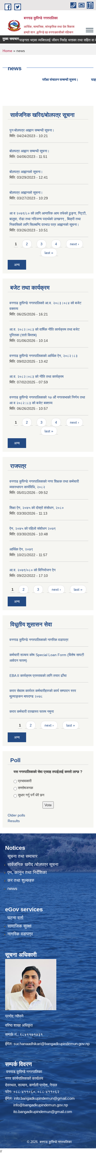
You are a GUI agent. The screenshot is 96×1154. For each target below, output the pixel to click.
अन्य (17, 265)
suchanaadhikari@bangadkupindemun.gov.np (52, 1043)
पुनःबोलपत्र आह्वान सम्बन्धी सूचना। (31, 130)
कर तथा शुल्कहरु (20, 880)
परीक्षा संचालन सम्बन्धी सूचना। (40, 79)
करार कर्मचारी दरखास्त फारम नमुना (31, 711)
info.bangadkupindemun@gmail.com (44, 1098)
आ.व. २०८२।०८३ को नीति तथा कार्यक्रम (36, 376)
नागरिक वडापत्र (20, 934)
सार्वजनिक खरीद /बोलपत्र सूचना (32, 864)
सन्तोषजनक (25, 788)
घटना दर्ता (15, 917)
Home (7, 51)
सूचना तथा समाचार (22, 856)
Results (14, 821)
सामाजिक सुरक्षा (19, 926)
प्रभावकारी (24, 781)
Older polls (16, 815)
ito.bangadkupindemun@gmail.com (42, 1111)
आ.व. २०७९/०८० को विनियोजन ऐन (32, 570)
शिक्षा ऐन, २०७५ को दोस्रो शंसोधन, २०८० (36, 508)
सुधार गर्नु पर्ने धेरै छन (31, 795)
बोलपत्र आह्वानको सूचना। (26, 172)
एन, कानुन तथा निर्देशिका (27, 872)
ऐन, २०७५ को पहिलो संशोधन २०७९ (32, 528)
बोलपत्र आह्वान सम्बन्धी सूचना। (29, 151)
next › (74, 244)
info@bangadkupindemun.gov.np (40, 1105)
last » (49, 253)
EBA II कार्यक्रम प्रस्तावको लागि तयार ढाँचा (38, 675)
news (12, 888)
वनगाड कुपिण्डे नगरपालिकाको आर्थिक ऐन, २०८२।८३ (43, 356)
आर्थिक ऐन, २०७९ (21, 549)
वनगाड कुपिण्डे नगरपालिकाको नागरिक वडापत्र (38, 640)
